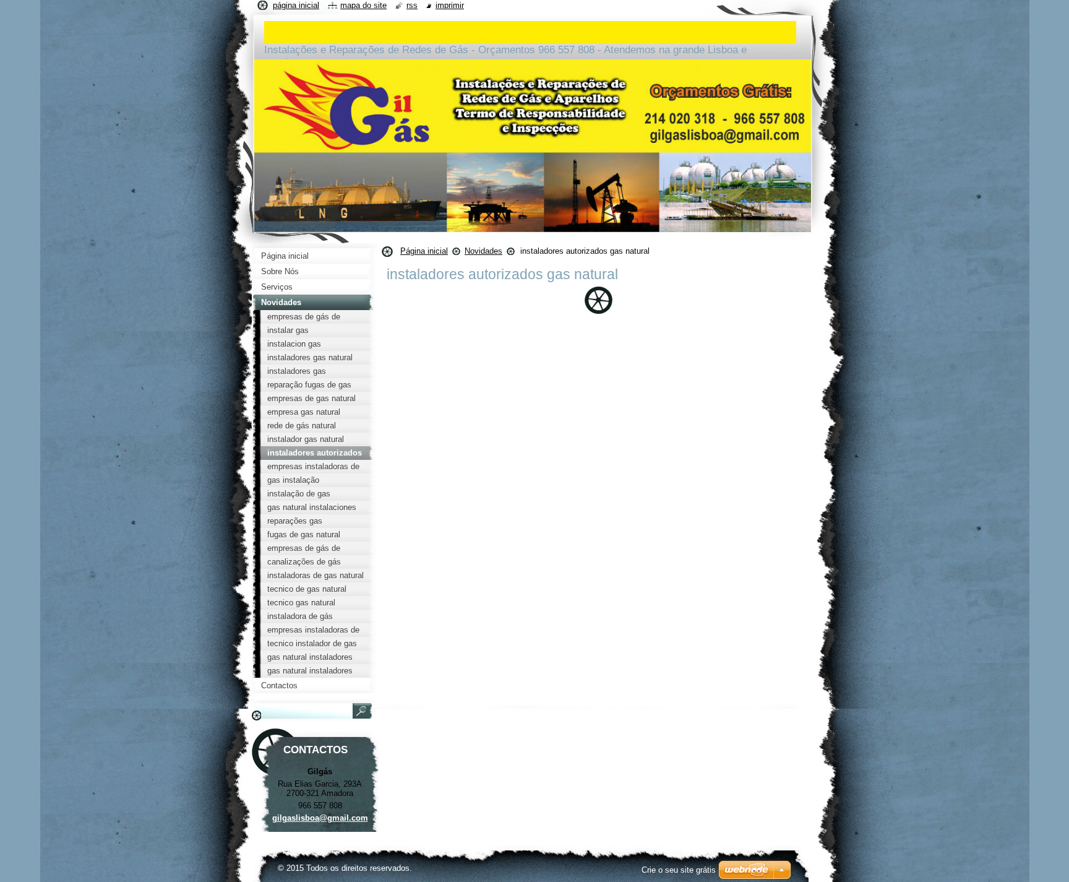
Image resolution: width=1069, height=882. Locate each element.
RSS (412, 5)
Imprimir (450, 5)
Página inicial (424, 251)
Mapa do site (363, 5)
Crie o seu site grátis (679, 870)
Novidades (483, 251)
